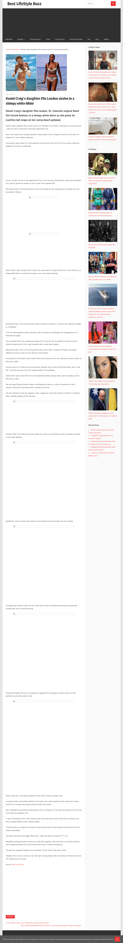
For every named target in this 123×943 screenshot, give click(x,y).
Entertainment (35, 39)
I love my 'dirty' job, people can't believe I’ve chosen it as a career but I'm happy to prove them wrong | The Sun (102, 75)
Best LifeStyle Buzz (24, 3)
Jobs (89, 39)
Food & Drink (60, 39)
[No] (121, 939)
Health (106, 39)
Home (8, 49)
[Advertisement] (61, 21)
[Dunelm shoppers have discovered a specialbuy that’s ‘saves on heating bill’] (103, 134)
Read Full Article (18, 864)
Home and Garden (76, 39)
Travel (48, 39)
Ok (117, 939)
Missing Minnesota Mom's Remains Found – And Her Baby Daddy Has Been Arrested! (51, 926)
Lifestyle (20, 39)
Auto (97, 39)
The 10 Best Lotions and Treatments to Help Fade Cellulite (28, 923)
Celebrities (8, 39)
